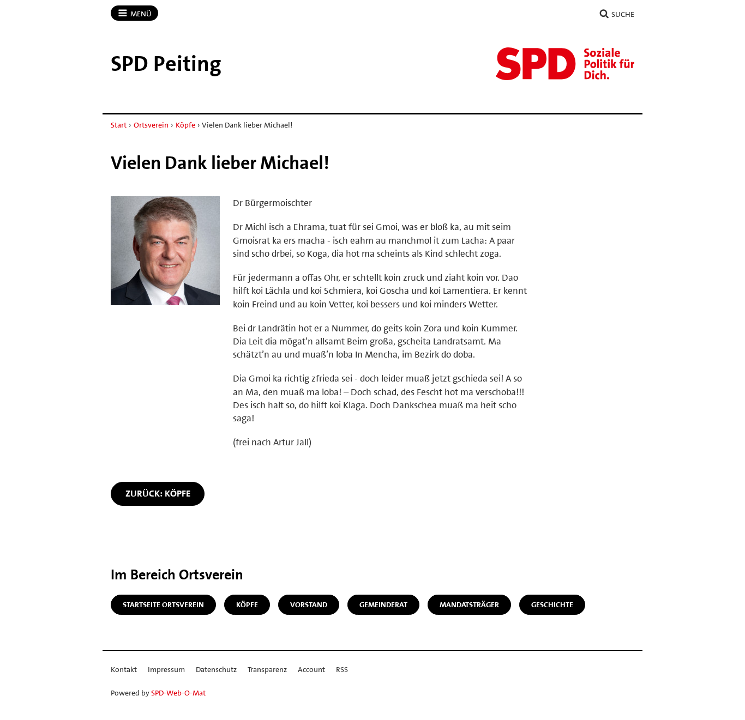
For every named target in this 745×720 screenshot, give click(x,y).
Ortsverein (151, 125)
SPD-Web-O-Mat (178, 693)
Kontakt (124, 669)
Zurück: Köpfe (157, 493)
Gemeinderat (383, 604)
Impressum (166, 669)
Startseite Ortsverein (163, 604)
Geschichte (552, 604)
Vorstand (308, 604)
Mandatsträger (469, 604)
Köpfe (185, 125)
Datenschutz (216, 669)
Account (311, 669)
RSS (342, 669)
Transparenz (267, 669)
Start (119, 125)
